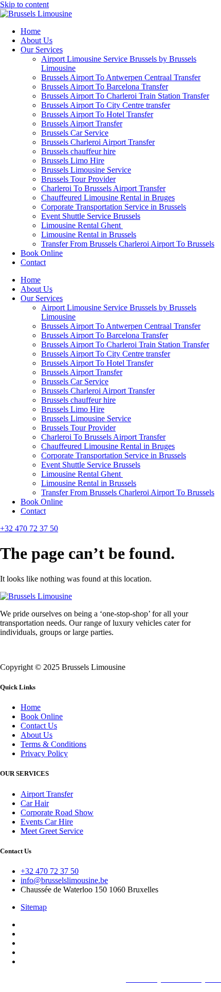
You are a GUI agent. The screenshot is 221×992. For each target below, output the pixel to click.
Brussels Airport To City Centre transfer (105, 105)
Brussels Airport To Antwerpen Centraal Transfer (120, 77)
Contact (33, 262)
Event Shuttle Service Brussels (90, 216)
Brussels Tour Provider (78, 179)
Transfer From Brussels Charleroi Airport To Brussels (127, 243)
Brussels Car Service (74, 132)
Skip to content (24, 4)
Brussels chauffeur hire (78, 151)
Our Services (42, 49)
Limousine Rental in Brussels (88, 234)
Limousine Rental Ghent (82, 225)
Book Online (42, 253)
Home (31, 31)
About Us (36, 40)
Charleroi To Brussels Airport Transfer (103, 188)
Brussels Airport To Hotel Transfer (97, 114)
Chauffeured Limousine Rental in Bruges (108, 197)
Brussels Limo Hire (72, 160)
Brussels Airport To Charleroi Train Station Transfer (125, 95)
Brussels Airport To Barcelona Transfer (104, 86)
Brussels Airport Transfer (81, 123)
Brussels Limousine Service (86, 169)
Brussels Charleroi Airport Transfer (98, 142)
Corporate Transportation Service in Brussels (113, 206)
